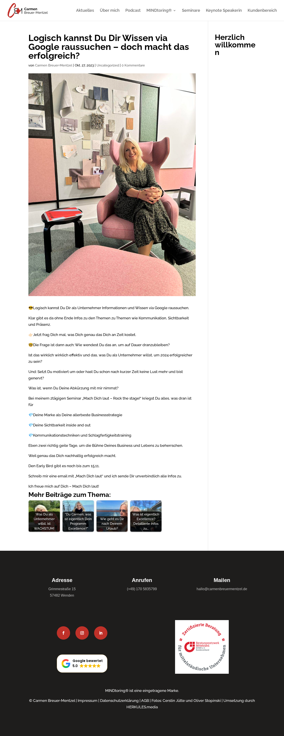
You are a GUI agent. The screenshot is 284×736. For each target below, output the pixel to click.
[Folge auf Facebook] (63, 633)
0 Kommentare (133, 65)
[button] (82, 663)
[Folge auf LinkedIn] (100, 633)
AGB (145, 700)
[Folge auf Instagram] (82, 633)
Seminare (191, 11)
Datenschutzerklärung (119, 700)
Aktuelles (85, 11)
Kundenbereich (262, 11)
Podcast (133, 11)
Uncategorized (108, 65)
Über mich (110, 11)
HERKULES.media (142, 707)
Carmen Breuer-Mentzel (53, 65)
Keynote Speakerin (224, 11)
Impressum (87, 700)
